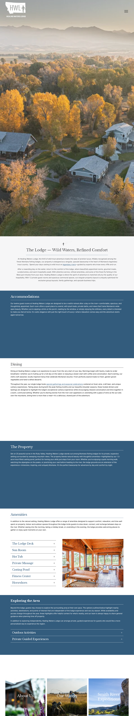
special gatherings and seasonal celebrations (64, 384)
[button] (32, 330)
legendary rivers (69, 264)
